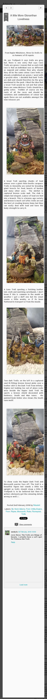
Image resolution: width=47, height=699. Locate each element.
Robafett (36, 505)
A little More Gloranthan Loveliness (23, 17)
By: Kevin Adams (18, 509)
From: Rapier (11, 511)
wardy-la (14, 532)
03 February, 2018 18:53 (27, 532)
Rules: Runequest (34, 511)
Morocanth (21, 511)
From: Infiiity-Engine (34, 509)
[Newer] (6, 8)
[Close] (40, 8)
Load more (23, 584)
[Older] (11, 8)
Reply (13, 542)
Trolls (23, 514)
